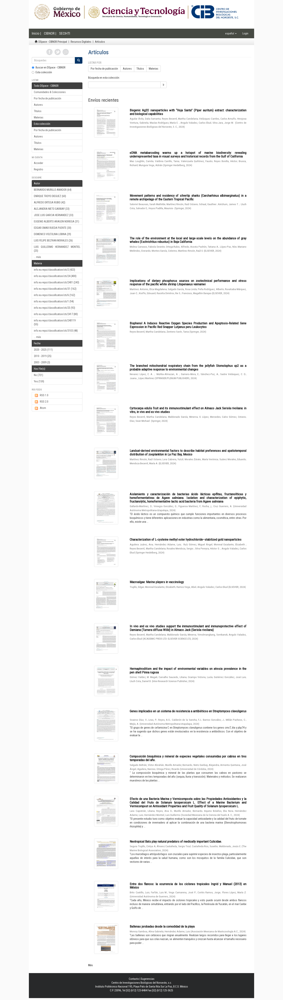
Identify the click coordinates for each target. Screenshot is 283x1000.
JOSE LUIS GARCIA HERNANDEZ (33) (53, 215)
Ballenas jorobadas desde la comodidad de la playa (162, 926)
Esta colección (44, 72)
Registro (38, 169)
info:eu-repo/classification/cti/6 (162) (54, 295)
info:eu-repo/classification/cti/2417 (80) (56, 314)
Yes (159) (39, 381)
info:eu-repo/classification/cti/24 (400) (55, 276)
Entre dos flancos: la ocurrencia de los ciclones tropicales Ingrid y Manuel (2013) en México (188, 885)
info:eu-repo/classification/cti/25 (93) (54, 307)
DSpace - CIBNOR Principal (53, 41)
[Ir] (78, 60)
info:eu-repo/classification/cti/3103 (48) (56, 330)
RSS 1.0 (44, 395)
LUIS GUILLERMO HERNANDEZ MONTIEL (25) (57, 248)
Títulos (37, 111)
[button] (230, 33)
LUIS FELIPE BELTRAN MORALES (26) (53, 240)
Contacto (134, 978)
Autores (38, 104)
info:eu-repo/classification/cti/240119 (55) (55, 322)
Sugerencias (147, 978)
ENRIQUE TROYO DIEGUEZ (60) (50, 196)
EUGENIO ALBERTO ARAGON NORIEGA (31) (56, 221)
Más (90, 965)
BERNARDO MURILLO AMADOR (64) (52, 189)
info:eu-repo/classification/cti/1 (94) (54, 301)
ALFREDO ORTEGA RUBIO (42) (49, 202)
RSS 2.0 (44, 401)
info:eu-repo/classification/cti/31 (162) (55, 288)
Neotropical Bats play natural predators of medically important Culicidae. (176, 841)
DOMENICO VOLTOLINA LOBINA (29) (52, 234)
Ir (163, 84)
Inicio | (36, 33)
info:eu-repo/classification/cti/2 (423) (54, 269)
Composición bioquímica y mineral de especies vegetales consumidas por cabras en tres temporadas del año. (188, 758)
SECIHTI (64, 33)
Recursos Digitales (81, 41)
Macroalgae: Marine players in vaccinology (157, 582)
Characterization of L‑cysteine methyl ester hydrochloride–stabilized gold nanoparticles (185, 539)
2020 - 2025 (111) (43, 349)
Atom (43, 407)
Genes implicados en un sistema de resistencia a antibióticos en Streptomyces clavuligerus (188, 711)
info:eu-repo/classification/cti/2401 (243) (56, 282)
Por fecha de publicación (47, 98)
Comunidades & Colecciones (50, 92)
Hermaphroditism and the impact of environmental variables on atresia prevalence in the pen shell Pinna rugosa (188, 670)
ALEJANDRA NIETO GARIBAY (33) (51, 208)
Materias (38, 117)
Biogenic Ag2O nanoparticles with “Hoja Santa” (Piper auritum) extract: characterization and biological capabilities (188, 112)
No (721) (38, 375)
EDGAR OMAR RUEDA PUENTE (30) (52, 227)
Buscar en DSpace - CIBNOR (50, 67)
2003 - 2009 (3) (42, 362)
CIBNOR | (50, 33)
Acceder (38, 163)
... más (37, 257)
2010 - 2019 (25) (42, 356)
